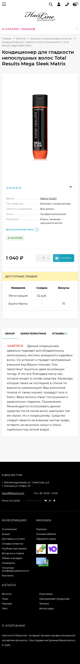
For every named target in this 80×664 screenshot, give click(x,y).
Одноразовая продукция (54, 598)
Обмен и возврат (12, 558)
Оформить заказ (46, 538)
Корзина (41, 529)
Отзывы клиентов (12, 543)
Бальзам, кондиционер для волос (51, 38)
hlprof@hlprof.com (13, 493)
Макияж (7, 603)
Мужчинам (45, 593)
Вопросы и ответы (13, 553)
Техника (44, 603)
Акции (6, 534)
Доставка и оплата (13, 538)
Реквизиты (8, 563)
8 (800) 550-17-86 (12, 475)
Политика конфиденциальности (15, 569)
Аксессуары (46, 608)
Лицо (5, 598)
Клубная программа (14, 548)
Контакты (7, 575)
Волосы (21, 38)
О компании (9, 529)
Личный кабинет (46, 534)
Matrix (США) (48, 198)
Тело (5, 608)
